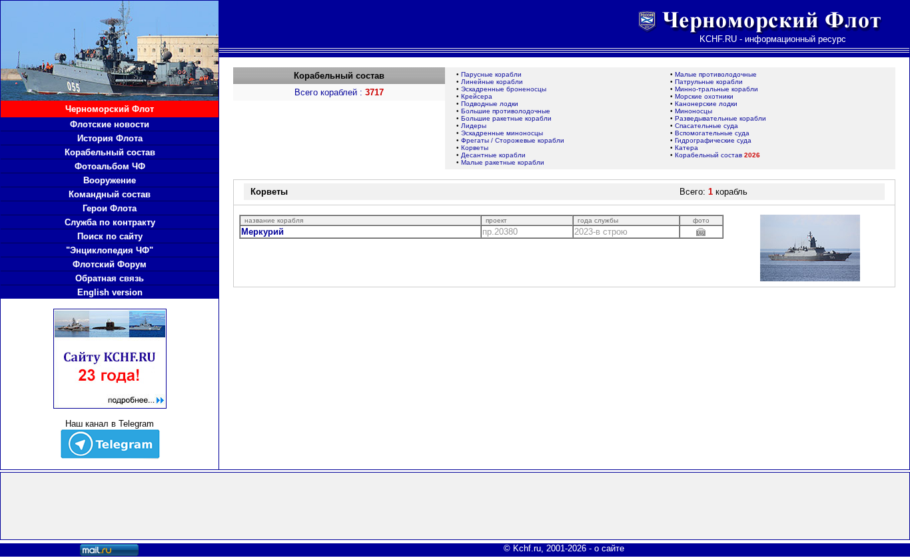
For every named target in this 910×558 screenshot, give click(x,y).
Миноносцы (693, 111)
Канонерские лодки (706, 103)
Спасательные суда (706, 125)
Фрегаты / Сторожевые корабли (512, 140)
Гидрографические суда (713, 140)
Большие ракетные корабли (506, 118)
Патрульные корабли (709, 81)
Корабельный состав (717, 155)
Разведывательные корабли (720, 118)
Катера (686, 147)
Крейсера (476, 96)
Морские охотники (704, 96)
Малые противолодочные (716, 74)
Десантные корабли (493, 155)
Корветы (474, 147)
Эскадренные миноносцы (502, 133)
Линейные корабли (492, 81)
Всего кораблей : (339, 92)
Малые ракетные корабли (502, 162)
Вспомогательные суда (712, 133)
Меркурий (262, 232)
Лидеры (473, 125)
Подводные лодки (489, 103)
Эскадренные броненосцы (503, 89)
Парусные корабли (491, 74)
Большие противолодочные (505, 111)
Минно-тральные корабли (716, 89)
